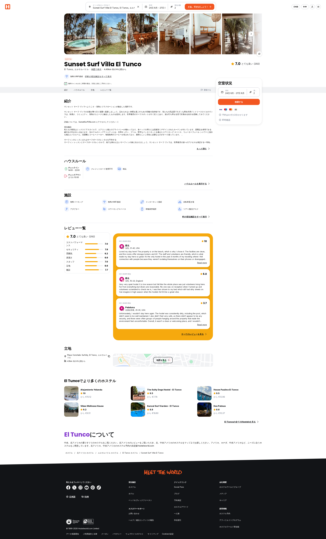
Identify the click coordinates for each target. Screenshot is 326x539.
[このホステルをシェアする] (259, 53)
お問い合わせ (134, 513)
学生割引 (177, 520)
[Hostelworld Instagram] (80, 487)
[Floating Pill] (251, 33)
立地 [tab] (92, 90)
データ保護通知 (72, 534)
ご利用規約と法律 (90, 534)
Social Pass (179, 487)
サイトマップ (153, 534)
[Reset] (138, 7)
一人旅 (176, 513)
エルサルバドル (81, 69)
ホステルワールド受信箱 (229, 527)
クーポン (104, 534)
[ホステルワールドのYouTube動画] (87, 487)
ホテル (131, 494)
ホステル (68, 59)
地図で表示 (96, 69)
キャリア (223, 500)
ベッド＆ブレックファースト (140, 500)
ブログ (176, 494)
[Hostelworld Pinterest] (93, 487)
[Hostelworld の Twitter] (74, 487)
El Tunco (68, 69)
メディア (223, 494)
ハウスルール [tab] (79, 90)
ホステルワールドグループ (230, 487)
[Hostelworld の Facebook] (68, 487)
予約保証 (177, 500)
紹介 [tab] (66, 90)
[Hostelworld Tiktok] (99, 487)
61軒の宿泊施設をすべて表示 (98, 76)
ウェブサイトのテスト (135, 534)
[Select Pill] (312, 6)
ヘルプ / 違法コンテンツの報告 (141, 520)
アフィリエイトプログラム (230, 520)
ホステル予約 (224, 513)
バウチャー (117, 534)
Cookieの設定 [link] (168, 534)
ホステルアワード (181, 507)
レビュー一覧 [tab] (105, 90)
